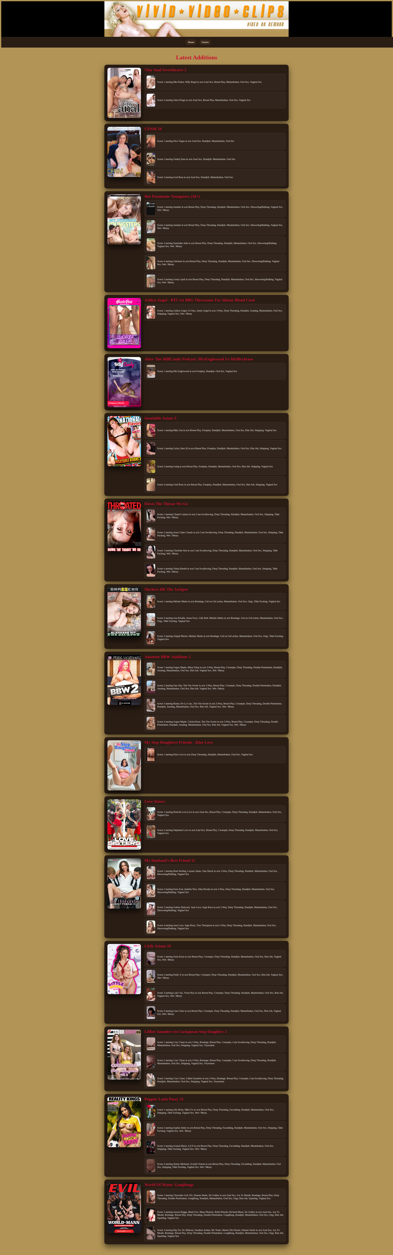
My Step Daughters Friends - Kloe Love (178, 742)
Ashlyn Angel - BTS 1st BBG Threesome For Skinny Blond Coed (199, 300)
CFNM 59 (153, 129)
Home (191, 42)
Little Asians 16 (157, 946)
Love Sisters (154, 801)
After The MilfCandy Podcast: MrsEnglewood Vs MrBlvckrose (198, 359)
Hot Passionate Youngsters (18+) (172, 196)
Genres (205, 42)
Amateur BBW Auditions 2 (167, 657)
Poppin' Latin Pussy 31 (164, 1099)
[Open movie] (124, 93)
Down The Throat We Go (166, 504)
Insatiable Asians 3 (160, 418)
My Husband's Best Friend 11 (169, 860)
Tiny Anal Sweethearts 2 (165, 70)
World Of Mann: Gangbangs (169, 1184)
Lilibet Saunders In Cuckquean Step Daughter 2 (185, 1031)
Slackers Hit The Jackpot (166, 589)
